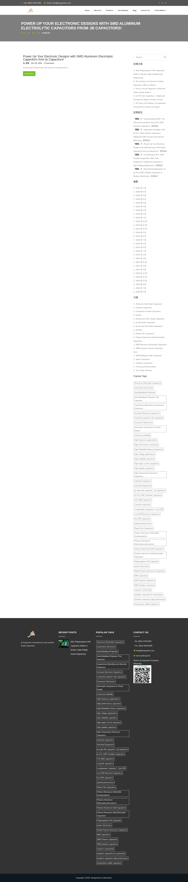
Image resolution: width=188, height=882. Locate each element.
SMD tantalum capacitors (145, 585)
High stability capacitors (144, 468)
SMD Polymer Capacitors (145, 580)
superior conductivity (143, 590)
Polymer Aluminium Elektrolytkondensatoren (144, 542)
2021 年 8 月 (141, 266)
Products (109, 10)
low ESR (159, 509)
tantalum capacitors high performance (150, 599)
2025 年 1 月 (141, 218)
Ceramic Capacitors (144, 308)
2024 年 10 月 (141, 229)
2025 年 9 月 (141, 195)
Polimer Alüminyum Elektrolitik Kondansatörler (147, 534)
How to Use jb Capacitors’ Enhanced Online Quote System (149, 90)
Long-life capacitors (142, 505)
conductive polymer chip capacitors (149, 418)
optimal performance (143, 523)
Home (87, 10)
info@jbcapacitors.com (61, 3)
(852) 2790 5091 (34, 3)
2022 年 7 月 (141, 251)
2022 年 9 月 (141, 247)
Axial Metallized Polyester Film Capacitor (147, 398)
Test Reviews (123, 10)
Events (138, 315)
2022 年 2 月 (141, 258)
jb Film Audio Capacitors (145, 322)
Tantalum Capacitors (144, 363)
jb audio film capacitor (143, 490)
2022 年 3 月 (141, 255)
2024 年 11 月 (141, 225)
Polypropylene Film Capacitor (146, 561)
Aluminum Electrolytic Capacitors (149, 304)
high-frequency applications (146, 440)
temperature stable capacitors (147, 604)
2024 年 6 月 (141, 244)
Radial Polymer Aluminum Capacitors (149, 571)
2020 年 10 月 (141, 281)
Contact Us (145, 10)
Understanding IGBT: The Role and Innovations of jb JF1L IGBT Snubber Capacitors (149, 122)
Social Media (159, 10)
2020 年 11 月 (141, 277)
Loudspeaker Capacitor (144, 509)
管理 (27, 63)
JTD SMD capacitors (143, 500)
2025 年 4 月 (141, 207)
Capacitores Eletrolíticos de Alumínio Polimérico (149, 406)
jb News (139, 330)
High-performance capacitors (146, 445)
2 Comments (49, 63)
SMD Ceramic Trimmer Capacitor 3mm (148, 350)
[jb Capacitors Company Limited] (30, 9)
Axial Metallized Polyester (145, 392)
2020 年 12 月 (141, 273)
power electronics (142, 566)
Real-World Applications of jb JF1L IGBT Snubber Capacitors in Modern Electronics (149, 172)
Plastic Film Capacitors (145, 334)
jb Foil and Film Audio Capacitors (149, 326)
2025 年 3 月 (141, 210)
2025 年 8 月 (141, 199)
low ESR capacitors (142, 519)
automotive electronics (144, 388)
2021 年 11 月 (141, 262)
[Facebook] (159, 3)
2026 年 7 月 (141, 188)
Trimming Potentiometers (146, 367)
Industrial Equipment (143, 486)
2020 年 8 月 (141, 284)
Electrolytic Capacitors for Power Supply (148, 428)
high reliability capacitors (144, 459)
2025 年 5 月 (141, 203)
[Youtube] (165, 3)
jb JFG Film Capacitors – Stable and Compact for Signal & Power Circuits (149, 98)
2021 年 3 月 (141, 270)
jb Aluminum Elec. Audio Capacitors (150, 319)
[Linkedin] (162, 3)
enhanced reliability (142, 435)
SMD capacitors (141, 576)
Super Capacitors (143, 359)
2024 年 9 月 (141, 232)
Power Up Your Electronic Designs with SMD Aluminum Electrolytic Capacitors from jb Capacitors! (68, 58)
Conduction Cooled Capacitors (148, 311)
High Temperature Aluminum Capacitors (146, 474)
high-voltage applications (145, 454)
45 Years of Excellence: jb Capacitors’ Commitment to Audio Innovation (149, 105)
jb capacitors (160, 490)
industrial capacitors (143, 481)
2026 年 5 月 (141, 192)
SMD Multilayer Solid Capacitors (149, 356)
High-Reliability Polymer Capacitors (149, 449)
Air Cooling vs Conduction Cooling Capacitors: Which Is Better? (148, 83)
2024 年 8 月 (141, 236)
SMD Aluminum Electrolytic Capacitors (151, 345)
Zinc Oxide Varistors (144, 370)
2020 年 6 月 (141, 292)
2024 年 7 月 (141, 240)
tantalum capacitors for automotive (149, 595)
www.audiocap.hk (143, 656)
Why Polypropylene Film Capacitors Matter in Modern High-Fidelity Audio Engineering (149, 74)
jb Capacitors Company (149, 660)
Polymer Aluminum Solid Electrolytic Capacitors (149, 339)
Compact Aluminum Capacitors (147, 413)
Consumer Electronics (143, 423)
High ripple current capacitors (146, 464)
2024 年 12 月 (141, 221)
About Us (97, 10)
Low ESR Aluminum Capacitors (147, 514)
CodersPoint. (107, 878)
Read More (29, 74)
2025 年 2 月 (141, 214)
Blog (134, 10)
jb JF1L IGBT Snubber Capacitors (148, 495)
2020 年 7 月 (141, 288)
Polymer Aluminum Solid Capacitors (149, 549)
